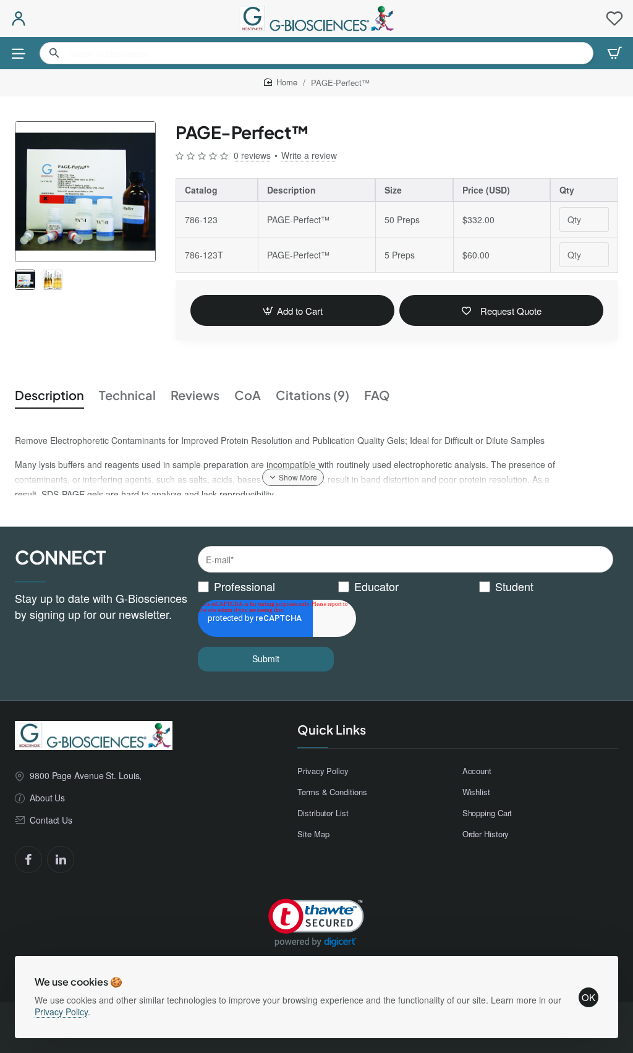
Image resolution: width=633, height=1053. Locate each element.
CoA (247, 395)
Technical (127, 395)
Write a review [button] (309, 155)
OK (588, 997)
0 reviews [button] (252, 155)
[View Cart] (614, 53)
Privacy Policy (61, 1011)
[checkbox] (405, 587)
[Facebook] (28, 859)
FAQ (377, 395)
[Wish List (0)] (614, 18)
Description (49, 395)
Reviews (195, 395)
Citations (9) (312, 395)
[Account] (18, 18)
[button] (292, 310)
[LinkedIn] (60, 859)
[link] (316, 923)
